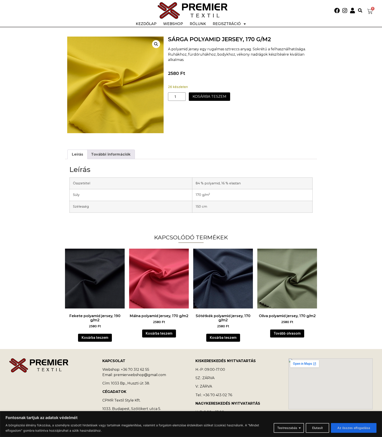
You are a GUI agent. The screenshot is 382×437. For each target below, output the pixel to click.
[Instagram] (345, 10)
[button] (360, 10)
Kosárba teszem (209, 96)
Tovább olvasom (287, 333)
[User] (352, 10)
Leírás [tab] (77, 154)
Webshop (173, 24)
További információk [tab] (110, 154)
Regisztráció (227, 24)
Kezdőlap (146, 24)
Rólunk (198, 24)
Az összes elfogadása (353, 428)
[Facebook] (337, 10)
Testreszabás (287, 428)
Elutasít (317, 428)
